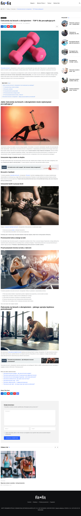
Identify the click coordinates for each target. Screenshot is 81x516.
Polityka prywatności (43, 502)
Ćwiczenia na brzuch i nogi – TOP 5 (11, 380)
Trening (49, 3)
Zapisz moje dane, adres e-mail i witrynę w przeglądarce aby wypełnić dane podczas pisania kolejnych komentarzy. (28, 433)
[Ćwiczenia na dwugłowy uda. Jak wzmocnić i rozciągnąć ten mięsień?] (65, 33)
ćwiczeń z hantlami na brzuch (11, 227)
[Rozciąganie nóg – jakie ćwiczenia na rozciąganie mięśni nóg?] (65, 52)
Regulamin (52, 502)
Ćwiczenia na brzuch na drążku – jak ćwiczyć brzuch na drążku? (17, 373)
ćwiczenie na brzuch (14, 175)
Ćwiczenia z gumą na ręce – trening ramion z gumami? (74, 24)
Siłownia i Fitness (41, 3)
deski (13, 230)
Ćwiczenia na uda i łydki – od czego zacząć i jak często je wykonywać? (19, 384)
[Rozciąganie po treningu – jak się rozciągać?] (65, 61)
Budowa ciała (57, 3)
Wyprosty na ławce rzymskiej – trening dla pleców (12, 483)
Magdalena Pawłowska (7, 23)
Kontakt (29, 502)
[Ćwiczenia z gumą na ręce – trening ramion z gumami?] (65, 23)
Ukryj (9, 83)
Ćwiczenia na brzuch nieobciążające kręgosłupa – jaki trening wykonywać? (19, 377)
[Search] (79, 3)
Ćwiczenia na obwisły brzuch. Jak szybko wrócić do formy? (16, 378)
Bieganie (32, 3)
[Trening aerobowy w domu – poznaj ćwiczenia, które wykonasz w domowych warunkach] (65, 89)
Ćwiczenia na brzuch (5, 68)
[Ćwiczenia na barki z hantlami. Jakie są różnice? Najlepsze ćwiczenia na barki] (65, 80)
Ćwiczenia (3, 480)
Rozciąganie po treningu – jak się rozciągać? (73, 62)
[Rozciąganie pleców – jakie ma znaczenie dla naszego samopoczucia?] (65, 42)
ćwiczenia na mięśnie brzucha (14, 352)
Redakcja (35, 502)
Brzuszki (28, 175)
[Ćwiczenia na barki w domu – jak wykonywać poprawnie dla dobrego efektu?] (65, 70)
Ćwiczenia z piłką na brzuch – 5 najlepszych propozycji (15, 382)
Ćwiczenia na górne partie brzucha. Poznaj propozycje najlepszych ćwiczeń (19, 375)
